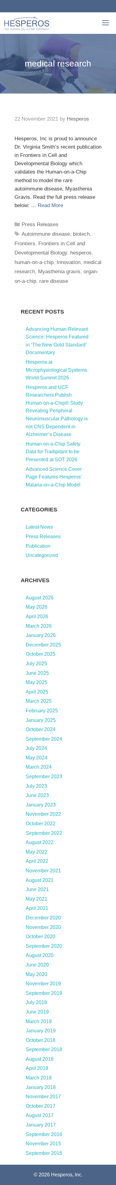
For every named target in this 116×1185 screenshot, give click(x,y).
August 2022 (40, 842)
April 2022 (37, 861)
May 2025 (36, 682)
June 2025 (37, 673)
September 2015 (44, 1153)
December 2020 (43, 917)
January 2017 (41, 1124)
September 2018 (44, 1049)
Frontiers (25, 243)
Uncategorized (42, 555)
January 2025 (41, 720)
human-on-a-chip (34, 262)
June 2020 (37, 964)
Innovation (68, 262)
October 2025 (40, 654)
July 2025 (36, 663)
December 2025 (43, 644)
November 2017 (43, 1096)
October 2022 (40, 823)
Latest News (39, 527)
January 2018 (41, 1087)
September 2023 (44, 776)
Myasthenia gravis (59, 271)
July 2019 (36, 1002)
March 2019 (39, 1021)
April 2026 (37, 616)
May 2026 (36, 607)
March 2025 (39, 701)
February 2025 (42, 710)
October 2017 (40, 1106)
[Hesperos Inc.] (26, 23)
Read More (50, 205)
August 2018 (40, 1059)
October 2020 (40, 936)
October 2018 (40, 1040)
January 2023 (41, 804)
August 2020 (40, 955)
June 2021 (37, 889)
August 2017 (40, 1115)
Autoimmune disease (46, 234)
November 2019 (43, 983)
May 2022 (36, 852)
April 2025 (37, 692)
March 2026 (39, 626)
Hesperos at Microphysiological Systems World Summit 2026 (56, 369)
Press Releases (40, 224)
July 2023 (36, 786)
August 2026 (40, 597)
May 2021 (36, 899)
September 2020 (44, 946)
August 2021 (40, 880)
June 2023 (37, 795)
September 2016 (44, 1134)
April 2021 (37, 908)
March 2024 (39, 767)
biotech (81, 234)
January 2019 (41, 1030)
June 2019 (37, 1012)
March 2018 (39, 1077)
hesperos (81, 253)
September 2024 (44, 739)
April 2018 (37, 1068)
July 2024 (36, 748)
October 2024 (40, 729)
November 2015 (43, 1143)
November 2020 (43, 927)
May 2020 (36, 974)
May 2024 (36, 757)
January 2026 (41, 635)
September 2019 (44, 993)
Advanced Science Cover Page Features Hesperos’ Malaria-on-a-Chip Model (54, 476)
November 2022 (43, 814)
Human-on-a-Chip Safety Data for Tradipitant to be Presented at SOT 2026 (53, 451)
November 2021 (43, 870)
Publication (38, 546)
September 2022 (44, 833)
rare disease (53, 281)
